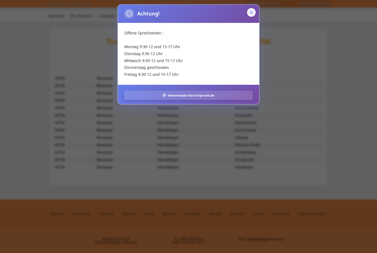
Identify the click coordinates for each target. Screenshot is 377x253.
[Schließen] (251, 12)
